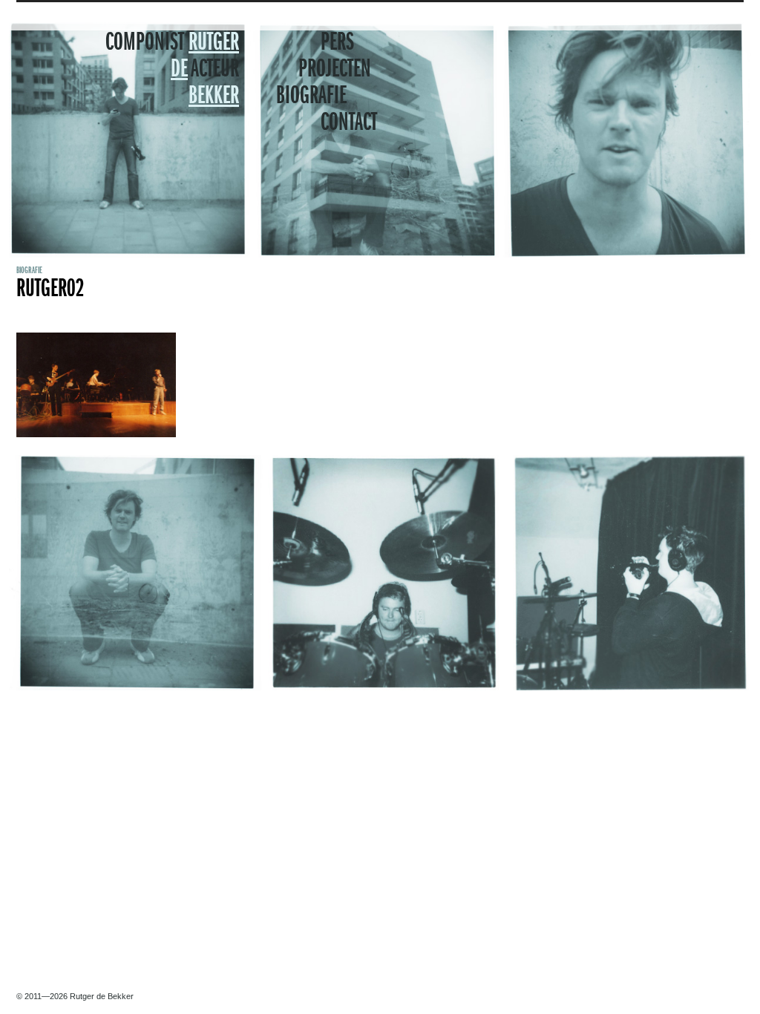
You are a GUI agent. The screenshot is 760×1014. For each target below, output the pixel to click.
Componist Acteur (172, 70)
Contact (349, 123)
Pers (337, 43)
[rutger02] (96, 434)
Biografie (311, 96)
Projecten (334, 69)
